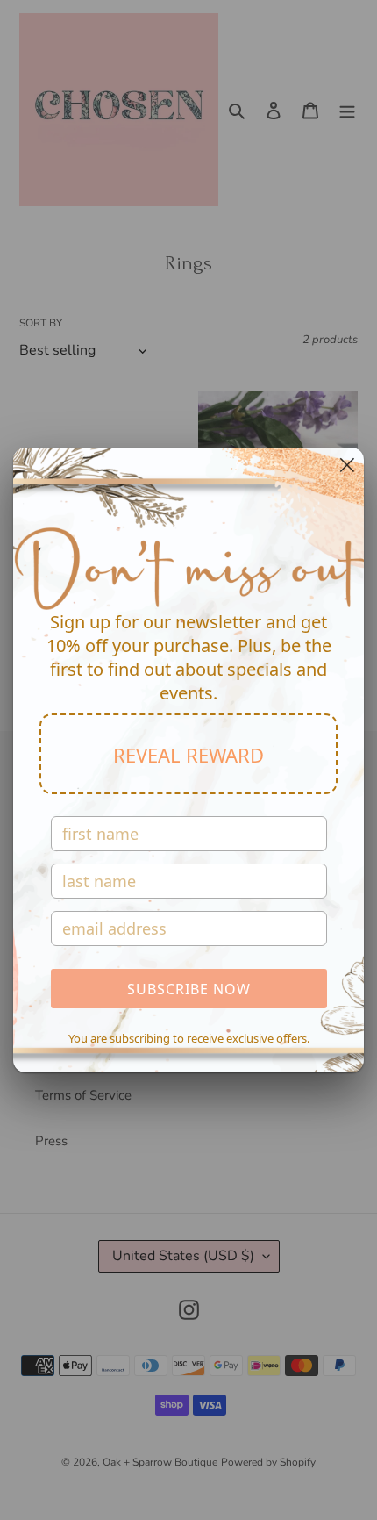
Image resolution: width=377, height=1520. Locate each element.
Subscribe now (189, 989)
